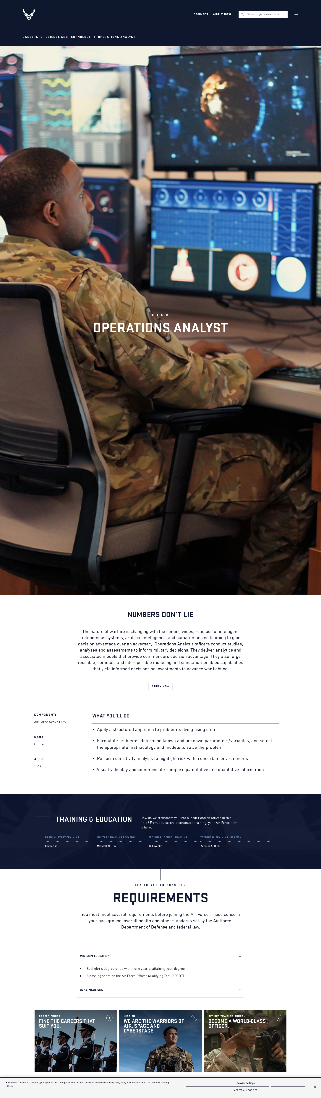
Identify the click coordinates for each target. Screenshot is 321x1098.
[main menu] (296, 14)
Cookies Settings (245, 1083)
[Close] (315, 1087)
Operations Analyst (116, 37)
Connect (201, 14)
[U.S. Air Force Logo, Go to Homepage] (31, 14)
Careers (30, 37)
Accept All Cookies (245, 1090)
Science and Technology (68, 37)
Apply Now (222, 14)
